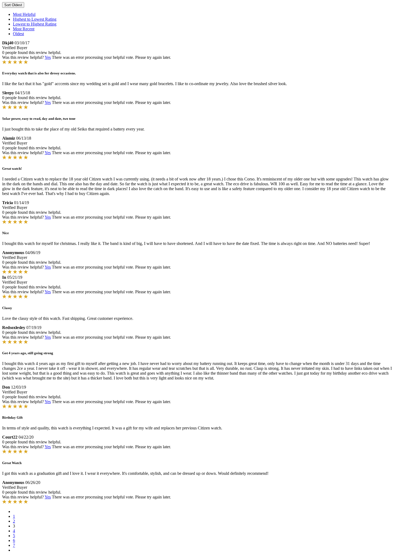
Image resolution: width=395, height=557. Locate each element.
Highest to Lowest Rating (34, 19)
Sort (13, 5)
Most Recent (23, 29)
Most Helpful (24, 14)
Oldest (18, 33)
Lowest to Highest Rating (34, 24)
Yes (48, 57)
